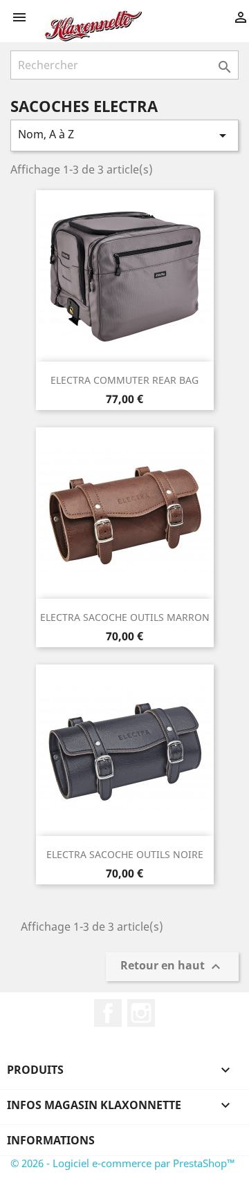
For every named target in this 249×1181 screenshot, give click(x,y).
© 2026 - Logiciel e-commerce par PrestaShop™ (122, 1163)
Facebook (108, 1013)
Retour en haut (172, 967)
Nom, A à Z (124, 135)
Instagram (141, 1013)
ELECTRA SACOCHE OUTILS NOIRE (124, 854)
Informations (51, 1140)
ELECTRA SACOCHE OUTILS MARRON (125, 617)
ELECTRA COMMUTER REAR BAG (124, 380)
